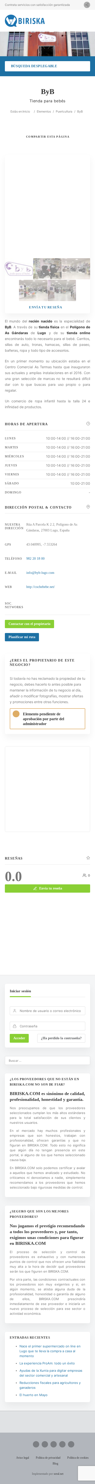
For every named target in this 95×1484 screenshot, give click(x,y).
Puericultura (64, 111)
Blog (55, 1463)
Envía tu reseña (50, 888)
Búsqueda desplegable (34, 66)
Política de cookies (78, 1457)
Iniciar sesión (20, 991)
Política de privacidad (48, 1457)
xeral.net (58, 1473)
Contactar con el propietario (29, 624)
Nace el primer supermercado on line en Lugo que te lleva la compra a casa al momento (50, 1351)
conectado (55, 939)
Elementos (44, 111)
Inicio (26, 111)
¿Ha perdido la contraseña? (61, 1038)
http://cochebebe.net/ (40, 587)
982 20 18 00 (35, 558)
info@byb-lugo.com (40, 573)
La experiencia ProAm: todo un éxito (47, 1363)
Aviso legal (22, 1457)
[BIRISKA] (25, 21)
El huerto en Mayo (33, 1395)
